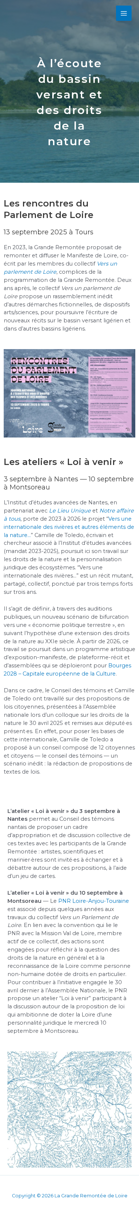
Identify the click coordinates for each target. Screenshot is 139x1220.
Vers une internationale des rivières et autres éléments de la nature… (69, 527)
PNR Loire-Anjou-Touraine (93, 901)
